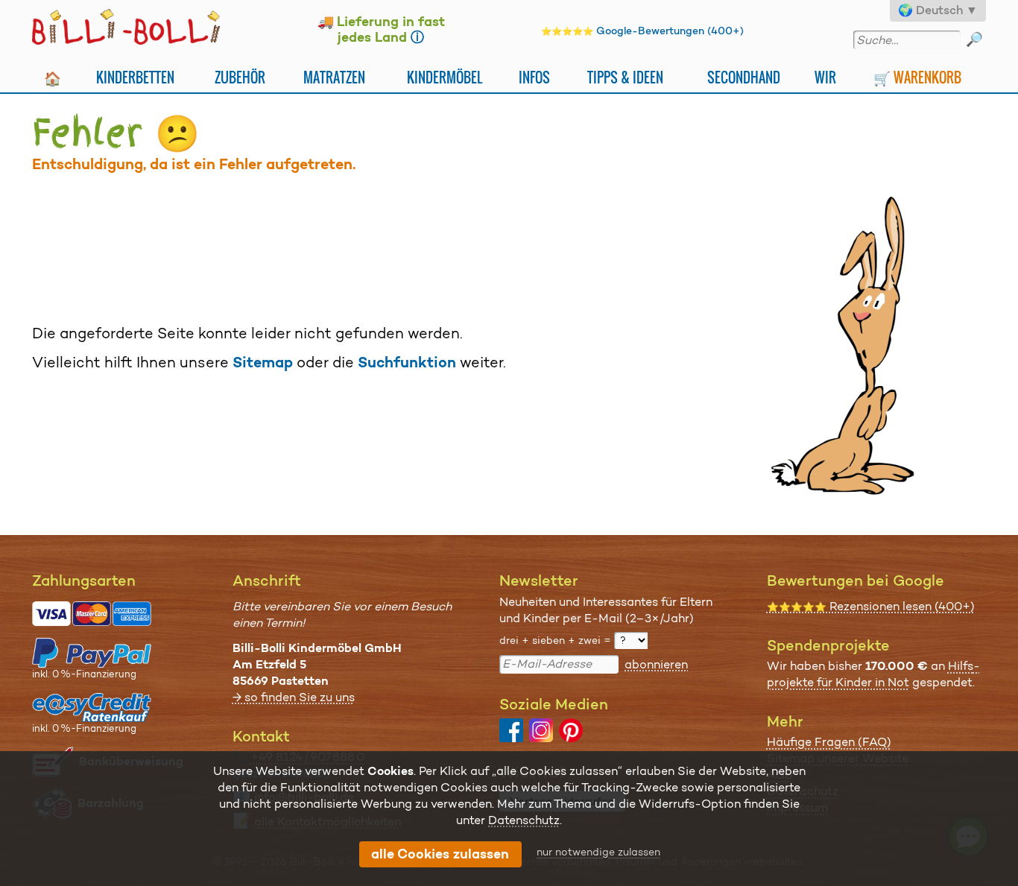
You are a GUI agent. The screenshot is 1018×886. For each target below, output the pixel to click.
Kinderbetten (135, 77)
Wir (825, 77)
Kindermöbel (444, 77)
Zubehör (240, 77)
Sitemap (263, 362)
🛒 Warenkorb (917, 77)
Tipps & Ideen (625, 77)
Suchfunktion (407, 362)
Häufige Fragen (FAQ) (829, 742)
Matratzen (334, 77)
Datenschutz (524, 820)
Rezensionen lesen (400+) (871, 606)
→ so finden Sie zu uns (294, 697)
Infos (534, 77)
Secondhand (743, 77)
